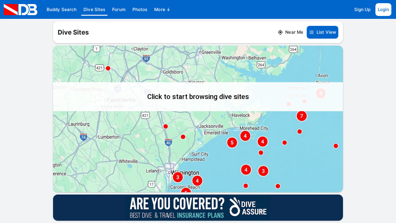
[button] (61, 9)
